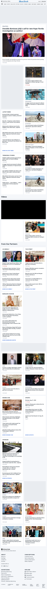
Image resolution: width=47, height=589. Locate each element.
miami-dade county (29, 144)
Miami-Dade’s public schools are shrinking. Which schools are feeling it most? (34, 237)
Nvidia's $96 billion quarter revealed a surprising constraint (34, 269)
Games (29, 4)
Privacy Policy (17, 585)
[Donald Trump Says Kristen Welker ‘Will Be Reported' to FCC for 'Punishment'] (12, 256)
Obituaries (34, 4)
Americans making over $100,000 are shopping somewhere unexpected (11, 497)
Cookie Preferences (24, 585)
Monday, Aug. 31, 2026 (30, 400)
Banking (42, 4)
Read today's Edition (6, 1)
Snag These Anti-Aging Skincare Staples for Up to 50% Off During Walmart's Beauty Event (10, 309)
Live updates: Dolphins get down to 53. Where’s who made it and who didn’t (11, 171)
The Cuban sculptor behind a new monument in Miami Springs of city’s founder (34, 82)
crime (3, 538)
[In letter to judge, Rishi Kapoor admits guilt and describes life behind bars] (12, 358)
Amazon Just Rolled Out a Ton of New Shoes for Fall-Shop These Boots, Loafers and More (11, 315)
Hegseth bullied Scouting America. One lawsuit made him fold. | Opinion (11, 462)
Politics (22, 4)
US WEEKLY (5, 249)
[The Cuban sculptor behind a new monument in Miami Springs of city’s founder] (35, 72)
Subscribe (44, 1)
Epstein (17, 4)
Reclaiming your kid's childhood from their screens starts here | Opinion (11, 473)
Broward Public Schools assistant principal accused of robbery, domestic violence (12, 116)
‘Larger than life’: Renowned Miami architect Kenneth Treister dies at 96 (34, 368)
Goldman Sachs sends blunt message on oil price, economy (11, 518)
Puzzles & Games (30, 577)
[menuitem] (2, 4)
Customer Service (29, 556)
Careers (38, 4)
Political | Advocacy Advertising (8, 581)
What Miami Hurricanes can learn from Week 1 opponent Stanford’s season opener (12, 134)
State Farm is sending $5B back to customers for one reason (33, 279)
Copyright (3, 584)
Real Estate (13, 4)
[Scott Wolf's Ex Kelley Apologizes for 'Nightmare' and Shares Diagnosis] (35, 160)
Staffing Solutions (5, 579)
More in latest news (8, 150)
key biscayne (28, 123)
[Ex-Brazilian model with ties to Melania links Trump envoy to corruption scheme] (35, 531)
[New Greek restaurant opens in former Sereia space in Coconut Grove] (12, 405)
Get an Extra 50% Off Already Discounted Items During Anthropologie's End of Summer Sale (11, 322)
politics (27, 538)
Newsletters (29, 575)
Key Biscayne (28, 188)
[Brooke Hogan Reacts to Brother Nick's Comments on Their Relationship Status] (35, 509)
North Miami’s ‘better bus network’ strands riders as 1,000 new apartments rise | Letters (11, 468)
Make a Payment (28, 561)
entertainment (28, 167)
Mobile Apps (29, 573)
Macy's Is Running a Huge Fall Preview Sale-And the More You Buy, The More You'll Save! (11, 328)
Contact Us (3, 559)
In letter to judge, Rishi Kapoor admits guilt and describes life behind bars (11, 368)
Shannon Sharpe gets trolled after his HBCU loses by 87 (34, 404)
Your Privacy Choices (31, 585)
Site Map (3, 558)
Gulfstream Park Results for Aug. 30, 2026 (34, 416)
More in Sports (29, 434)
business (4, 387)
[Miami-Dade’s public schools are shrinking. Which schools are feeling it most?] (35, 227)
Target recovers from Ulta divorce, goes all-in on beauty (34, 263)
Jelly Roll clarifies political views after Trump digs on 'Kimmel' (11, 430)
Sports (8, 4)
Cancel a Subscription (30, 559)
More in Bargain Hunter (9, 340)
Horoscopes (29, 579)
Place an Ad (3, 573)
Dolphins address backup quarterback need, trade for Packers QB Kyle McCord (11, 159)
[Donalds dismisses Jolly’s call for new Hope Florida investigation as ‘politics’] (23, 45)
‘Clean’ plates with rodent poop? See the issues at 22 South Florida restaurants (11, 425)
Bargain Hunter (8, 294)
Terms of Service (37, 585)
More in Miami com (7, 434)
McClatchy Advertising (6, 571)
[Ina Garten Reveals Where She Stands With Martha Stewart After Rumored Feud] (35, 380)
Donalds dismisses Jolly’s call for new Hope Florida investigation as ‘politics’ (23, 29)
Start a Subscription (29, 558)
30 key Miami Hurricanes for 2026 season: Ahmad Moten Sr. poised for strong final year (34, 411)
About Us (3, 556)
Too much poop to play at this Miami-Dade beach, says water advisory (34, 126)
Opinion (26, 4)
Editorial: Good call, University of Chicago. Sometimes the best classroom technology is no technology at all (12, 455)
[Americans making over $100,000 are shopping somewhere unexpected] (12, 487)
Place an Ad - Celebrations (7, 576)
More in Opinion (7, 478)
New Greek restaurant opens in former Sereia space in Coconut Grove (11, 412)
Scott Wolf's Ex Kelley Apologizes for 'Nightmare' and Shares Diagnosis (34, 169)
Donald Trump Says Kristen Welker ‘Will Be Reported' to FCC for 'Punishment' (12, 263)
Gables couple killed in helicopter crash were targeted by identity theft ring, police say (11, 541)
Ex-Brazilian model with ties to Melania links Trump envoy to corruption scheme (32, 541)
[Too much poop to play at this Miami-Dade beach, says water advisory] (35, 116)
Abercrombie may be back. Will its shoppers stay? (33, 284)
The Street (28, 249)
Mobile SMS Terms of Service (43, 586)
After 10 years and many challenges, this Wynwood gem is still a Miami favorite (11, 418)
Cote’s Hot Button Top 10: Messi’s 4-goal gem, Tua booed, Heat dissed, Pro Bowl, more (11, 141)
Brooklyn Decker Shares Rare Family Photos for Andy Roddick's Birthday (11, 279)
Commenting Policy (10, 585)
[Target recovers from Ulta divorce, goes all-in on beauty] (35, 256)
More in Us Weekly (7, 289)
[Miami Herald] (23, 1)
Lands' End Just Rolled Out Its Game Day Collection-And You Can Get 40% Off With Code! (11, 335)
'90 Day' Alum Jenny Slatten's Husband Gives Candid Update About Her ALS (11, 284)
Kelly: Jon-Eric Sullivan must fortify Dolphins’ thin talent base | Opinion (11, 127)
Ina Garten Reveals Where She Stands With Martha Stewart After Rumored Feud (34, 390)
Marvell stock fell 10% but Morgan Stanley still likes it (33, 274)
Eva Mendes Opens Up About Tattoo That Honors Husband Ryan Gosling (11, 269)
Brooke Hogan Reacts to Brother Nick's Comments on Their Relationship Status (34, 519)
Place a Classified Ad (6, 574)
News (5, 4)
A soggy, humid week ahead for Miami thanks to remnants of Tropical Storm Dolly (34, 104)
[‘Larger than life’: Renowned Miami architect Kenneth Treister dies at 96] (35, 358)
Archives (3, 561)
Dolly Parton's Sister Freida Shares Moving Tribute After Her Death (10, 274)
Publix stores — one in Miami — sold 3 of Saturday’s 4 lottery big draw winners (11, 184)
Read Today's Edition (31, 571)
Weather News (28, 101)
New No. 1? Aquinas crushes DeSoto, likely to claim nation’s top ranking (11, 121)
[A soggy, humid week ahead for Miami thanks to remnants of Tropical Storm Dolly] (35, 94)
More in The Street (30, 289)
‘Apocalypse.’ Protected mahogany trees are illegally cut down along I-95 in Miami (34, 148)
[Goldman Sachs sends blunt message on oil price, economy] (12, 509)
